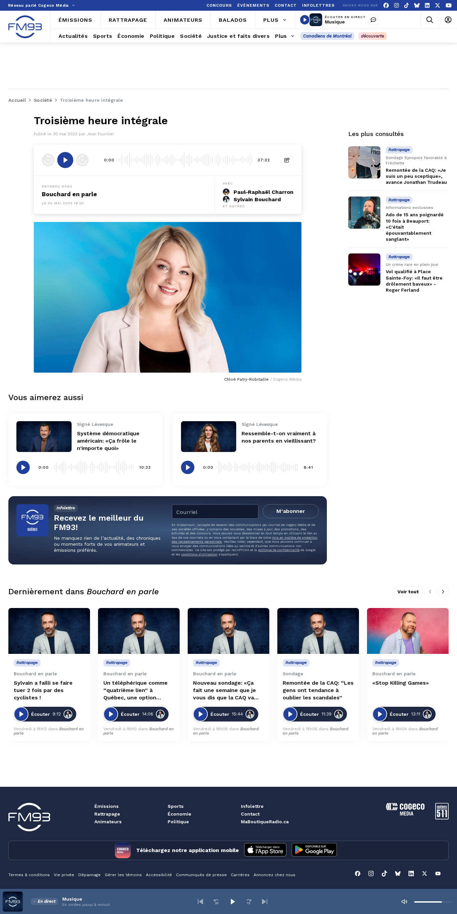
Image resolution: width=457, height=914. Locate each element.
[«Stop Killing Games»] (408, 631)
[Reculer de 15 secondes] (48, 160)
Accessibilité (159, 874)
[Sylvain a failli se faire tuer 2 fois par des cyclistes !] (49, 631)
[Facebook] (386, 5)
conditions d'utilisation (199, 554)
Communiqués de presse (201, 874)
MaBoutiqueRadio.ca (265, 821)
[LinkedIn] (427, 5)
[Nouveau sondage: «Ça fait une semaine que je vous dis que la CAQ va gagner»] (228, 631)
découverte (372, 36)
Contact (250, 814)
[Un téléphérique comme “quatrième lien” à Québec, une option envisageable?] (139, 631)
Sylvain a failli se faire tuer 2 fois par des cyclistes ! (43, 690)
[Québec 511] (442, 818)
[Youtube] (449, 5)
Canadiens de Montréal (327, 36)
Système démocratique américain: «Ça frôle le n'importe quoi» (108, 440)
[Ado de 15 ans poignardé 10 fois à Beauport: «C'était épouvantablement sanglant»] (364, 213)
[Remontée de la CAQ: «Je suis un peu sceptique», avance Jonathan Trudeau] (364, 162)
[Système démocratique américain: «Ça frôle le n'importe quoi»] (44, 436)
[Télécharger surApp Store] (265, 850)
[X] (437, 5)
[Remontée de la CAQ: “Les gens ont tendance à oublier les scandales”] (318, 631)
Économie (179, 814)
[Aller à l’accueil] (25, 26)
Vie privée (64, 874)
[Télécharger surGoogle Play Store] (314, 850)
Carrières (240, 874)
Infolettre (252, 806)
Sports (176, 806)
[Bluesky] (417, 5)
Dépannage (89, 874)
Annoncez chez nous (274, 874)
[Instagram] (396, 5)
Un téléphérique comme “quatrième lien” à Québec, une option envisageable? (135, 690)
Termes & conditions (29, 874)
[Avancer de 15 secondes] (82, 160)
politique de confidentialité (278, 550)
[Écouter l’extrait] (65, 160)
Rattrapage (107, 814)
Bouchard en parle (69, 194)
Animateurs (108, 821)
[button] (200, 901)
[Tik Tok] (406, 5)
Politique (178, 821)
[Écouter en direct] (304, 19)
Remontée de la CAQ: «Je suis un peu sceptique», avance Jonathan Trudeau (416, 176)
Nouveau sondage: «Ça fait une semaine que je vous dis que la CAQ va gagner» (224, 690)
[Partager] (287, 160)
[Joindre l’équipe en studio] (373, 20)
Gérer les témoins (123, 874)
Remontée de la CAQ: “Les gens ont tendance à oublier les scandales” (318, 690)
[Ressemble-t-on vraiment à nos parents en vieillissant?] (208, 436)
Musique (335, 21)
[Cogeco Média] (405, 814)
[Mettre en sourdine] (404, 901)
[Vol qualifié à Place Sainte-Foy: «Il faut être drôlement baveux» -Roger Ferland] (364, 269)
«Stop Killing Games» (400, 683)
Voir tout (408, 591)
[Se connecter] (448, 20)
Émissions (106, 806)
